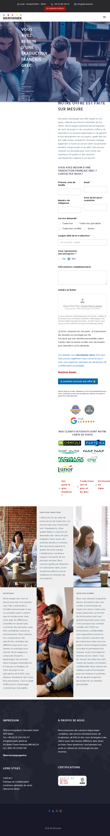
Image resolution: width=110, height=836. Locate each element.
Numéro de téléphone (64, 202)
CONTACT (8, 778)
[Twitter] (57, 811)
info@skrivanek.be (85, 4)
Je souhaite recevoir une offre (76, 381)
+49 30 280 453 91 (61, 4)
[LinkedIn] (53, 811)
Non (74, 258)
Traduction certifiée (71, 228)
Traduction (67, 223)
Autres (91, 228)
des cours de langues (91, 737)
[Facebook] (49, 811)
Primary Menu (104, 17)
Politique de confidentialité (16, 782)
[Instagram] (60, 811)
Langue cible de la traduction (74, 236)
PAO (75, 737)
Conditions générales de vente (17, 785)
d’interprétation (89, 734)
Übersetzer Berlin (11, 789)
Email (87, 182)
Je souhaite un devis (55, 8)
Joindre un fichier (67, 290)
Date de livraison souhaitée (93, 199)
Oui (63, 258)
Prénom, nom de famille (66, 184)
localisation (63, 737)
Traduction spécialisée (90, 223)
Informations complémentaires (74, 267)
